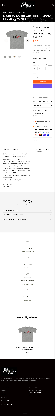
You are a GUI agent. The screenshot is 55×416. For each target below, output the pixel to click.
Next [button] (27, 40)
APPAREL (3, 395)
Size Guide (50, 65)
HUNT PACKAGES (5, 388)
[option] (17, 39)
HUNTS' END (25, 412)
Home (4, 12)
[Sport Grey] (34, 61)
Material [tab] (15, 149)
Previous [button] (6, 40)
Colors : (39, 58)
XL (48, 68)
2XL (34, 72)
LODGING (3, 390)
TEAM (2, 393)
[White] (37, 61)
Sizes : (36, 65)
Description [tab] (7, 149)
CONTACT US (4, 397)
